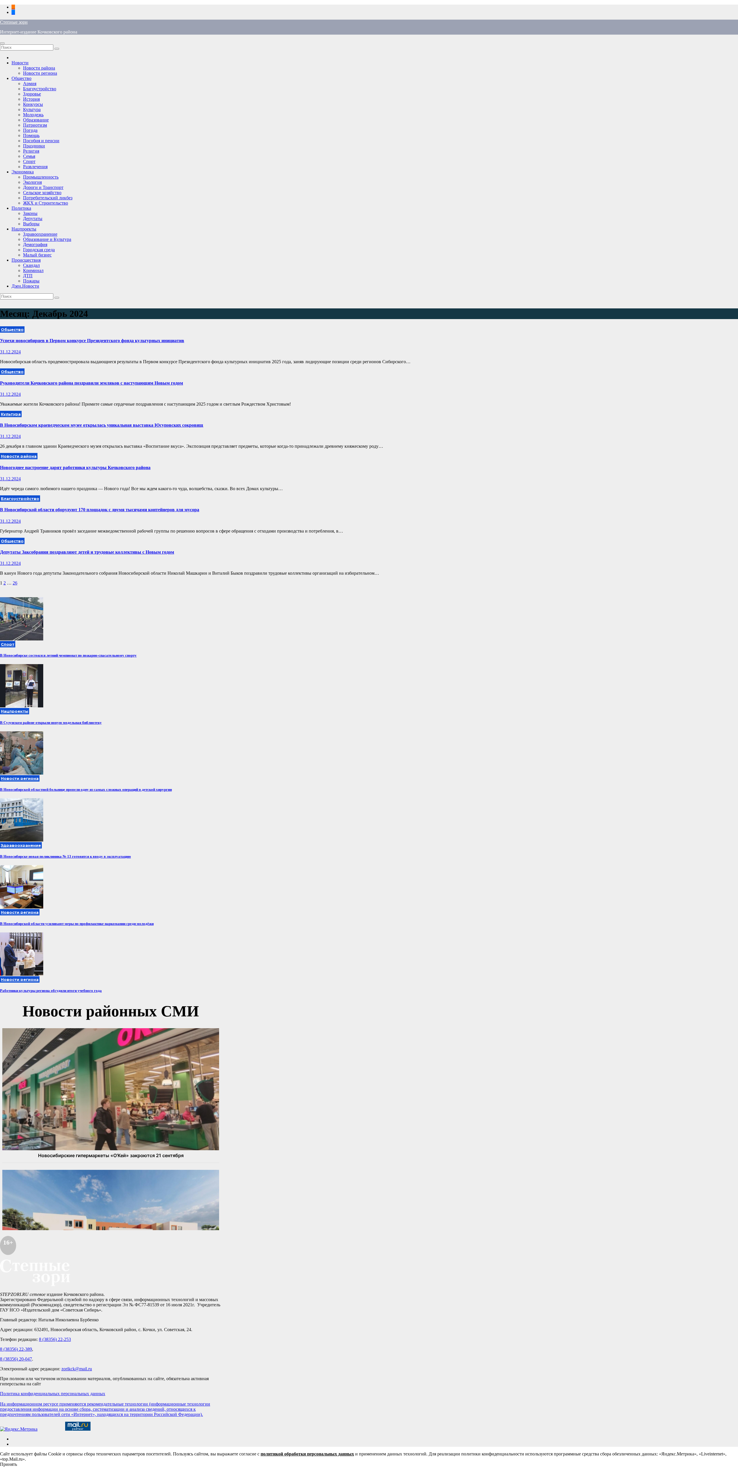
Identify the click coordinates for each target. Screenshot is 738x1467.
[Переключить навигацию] (2, 43)
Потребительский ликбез (47, 197)
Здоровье (32, 93)
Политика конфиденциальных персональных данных (52, 1393)
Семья (29, 156)
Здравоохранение (40, 234)
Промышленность (41, 177)
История (31, 99)
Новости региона (40, 73)
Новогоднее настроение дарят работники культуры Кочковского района (75, 467)
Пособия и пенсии (41, 140)
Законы (30, 213)
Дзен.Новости (25, 286)
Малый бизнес (37, 254)
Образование (36, 119)
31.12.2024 (10, 351)
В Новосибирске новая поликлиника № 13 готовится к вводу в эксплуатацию (65, 856)
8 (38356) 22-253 (55, 1339)
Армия (29, 83)
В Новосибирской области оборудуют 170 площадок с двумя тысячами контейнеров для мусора (99, 509)
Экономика (23, 171)
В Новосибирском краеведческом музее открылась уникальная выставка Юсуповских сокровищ (101, 425)
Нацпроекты (24, 228)
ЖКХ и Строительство (45, 203)
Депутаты (32, 218)
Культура (32, 109)
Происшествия (26, 260)
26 (15, 582)
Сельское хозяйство (42, 192)
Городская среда (39, 249)
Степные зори (14, 22)
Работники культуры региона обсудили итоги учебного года (51, 990)
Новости (20, 62)
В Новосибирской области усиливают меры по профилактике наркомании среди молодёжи (77, 923)
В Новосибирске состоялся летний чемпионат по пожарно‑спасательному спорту (68, 655)
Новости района (39, 67)
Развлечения (35, 166)
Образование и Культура (47, 239)
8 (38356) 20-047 (16, 1359)
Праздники (34, 145)
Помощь (31, 135)
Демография (35, 244)
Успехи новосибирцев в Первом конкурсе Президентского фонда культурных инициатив (92, 340)
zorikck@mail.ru (76, 1368)
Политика (21, 208)
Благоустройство (39, 88)
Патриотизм (35, 125)
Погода (30, 130)
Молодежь (33, 114)
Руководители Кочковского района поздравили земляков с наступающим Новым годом (91, 383)
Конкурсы (33, 104)
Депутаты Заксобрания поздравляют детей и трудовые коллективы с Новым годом (87, 552)
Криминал (33, 270)
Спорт (29, 161)
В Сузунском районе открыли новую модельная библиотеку (51, 722)
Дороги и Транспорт (43, 187)
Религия (31, 151)
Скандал (31, 265)
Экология (32, 182)
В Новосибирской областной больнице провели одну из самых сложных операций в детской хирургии (86, 789)
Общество (21, 78)
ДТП (28, 275)
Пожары (31, 280)
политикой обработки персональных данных (307, 1453)
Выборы (31, 223)
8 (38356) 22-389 (16, 1349)
